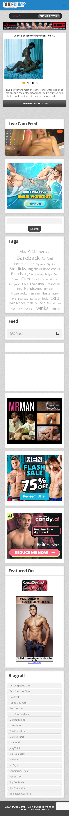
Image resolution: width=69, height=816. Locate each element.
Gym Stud (15, 742)
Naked (51, 303)
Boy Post (14, 697)
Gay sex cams (17, 736)
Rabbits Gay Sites (19, 771)
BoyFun (28, 274)
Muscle (40, 303)
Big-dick (51, 264)
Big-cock (40, 264)
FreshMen (53, 284)
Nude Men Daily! (34, 663)
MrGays (14, 765)
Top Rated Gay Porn (20, 793)
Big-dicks (17, 268)
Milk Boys (15, 759)
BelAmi (47, 258)
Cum (25, 278)
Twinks (41, 308)
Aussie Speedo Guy (20, 685)
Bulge (48, 274)
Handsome (33, 288)
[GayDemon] (34, 591)
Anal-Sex (44, 252)
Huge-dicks (34, 293)
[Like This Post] (24, 83)
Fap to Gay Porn (18, 702)
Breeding (39, 274)
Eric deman (52, 279)
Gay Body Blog (17, 719)
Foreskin (37, 283)
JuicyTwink (15, 748)
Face (25, 284)
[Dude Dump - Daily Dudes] (14, 5)
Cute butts (38, 279)
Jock (45, 299)
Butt (56, 274)
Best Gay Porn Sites (20, 691)
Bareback (28, 257)
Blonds (17, 273)
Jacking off (35, 298)
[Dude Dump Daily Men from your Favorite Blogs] (34, 26)
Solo (12, 309)
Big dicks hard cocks (44, 269)
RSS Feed (16, 333)
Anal (32, 251)
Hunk (55, 293)
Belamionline (24, 263)
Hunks (13, 298)
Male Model (16, 303)
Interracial (23, 299)
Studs (28, 309)
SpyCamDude (17, 782)
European (14, 284)
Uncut (55, 308)
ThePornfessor (17, 788)
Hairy (19, 288)
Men (29, 303)
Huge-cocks (19, 293)
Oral (58, 303)
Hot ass (48, 288)
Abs (23, 251)
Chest (16, 279)
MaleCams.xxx (17, 753)
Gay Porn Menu (18, 731)
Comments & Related (35, 103)
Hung (45, 293)
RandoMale (16, 776)
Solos (20, 309)
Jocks (54, 298)
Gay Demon (16, 725)
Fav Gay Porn (16, 708)
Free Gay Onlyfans (19, 714)
